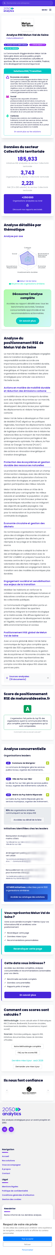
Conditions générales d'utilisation (18, 1195)
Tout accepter (27, 1239)
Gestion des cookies (11, 1199)
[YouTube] (11, 1129)
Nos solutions (8, 1160)
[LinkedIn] (4, 1129)
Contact (6, 1173)
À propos (6, 1169)
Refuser (27, 1244)
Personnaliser (27, 1250)
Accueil (5, 1156)
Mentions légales (10, 1186)
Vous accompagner (11, 1165)
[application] (27, 260)
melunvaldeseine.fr (15, 38)
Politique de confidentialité (15, 1191)
